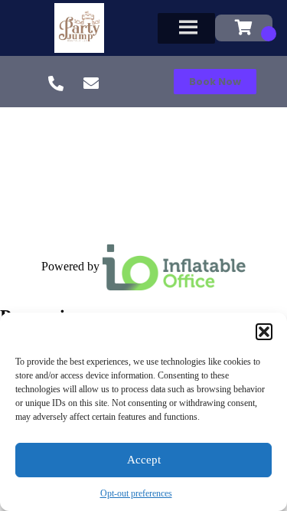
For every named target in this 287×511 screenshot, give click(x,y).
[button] (264, 331)
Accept (144, 460)
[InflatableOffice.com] (174, 266)
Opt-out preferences (136, 493)
